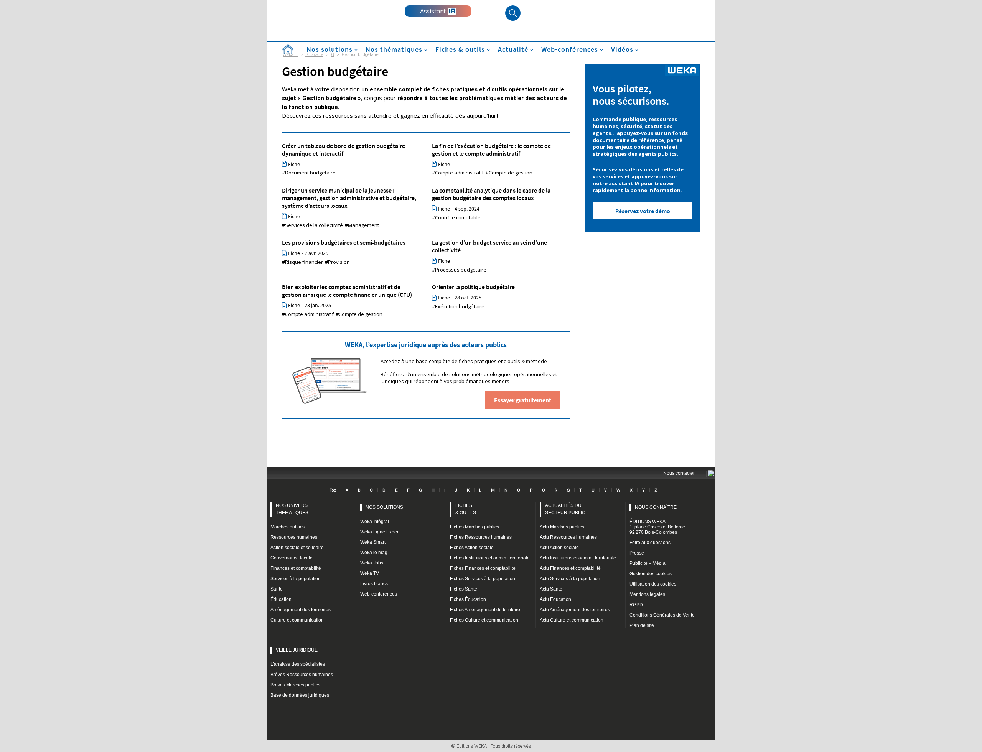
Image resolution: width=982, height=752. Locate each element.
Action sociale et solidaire (297, 547)
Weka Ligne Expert (380, 532)
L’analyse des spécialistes (297, 664)
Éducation (281, 599)
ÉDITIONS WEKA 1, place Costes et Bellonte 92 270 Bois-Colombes (657, 527)
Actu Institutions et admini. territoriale (578, 558)
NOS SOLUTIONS (384, 507)
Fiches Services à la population (482, 578)
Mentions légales (647, 594)
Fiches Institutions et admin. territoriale (490, 558)
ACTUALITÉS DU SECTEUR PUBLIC (565, 509)
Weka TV (369, 573)
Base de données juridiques (299, 695)
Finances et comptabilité (295, 568)
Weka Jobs (371, 563)
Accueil (288, 49)
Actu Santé (551, 589)
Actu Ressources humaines (568, 537)
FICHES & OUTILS (465, 509)
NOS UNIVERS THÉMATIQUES (292, 509)
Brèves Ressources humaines (301, 674)
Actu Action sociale (559, 547)
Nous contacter (679, 473)
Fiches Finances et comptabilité (483, 568)
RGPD (636, 604)
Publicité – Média (647, 563)
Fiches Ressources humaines (481, 537)
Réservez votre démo (642, 211)
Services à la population (295, 578)
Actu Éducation (555, 599)
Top (333, 490)
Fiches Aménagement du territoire (485, 609)
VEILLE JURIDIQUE (297, 650)
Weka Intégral (374, 521)
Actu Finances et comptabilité (570, 568)
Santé (276, 589)
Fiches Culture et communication (484, 620)
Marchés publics (287, 527)
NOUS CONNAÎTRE (656, 507)
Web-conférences (378, 594)
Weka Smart (373, 542)
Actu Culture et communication (571, 620)
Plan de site (641, 625)
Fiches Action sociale (472, 547)
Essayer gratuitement (522, 400)
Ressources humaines (293, 537)
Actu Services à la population (570, 578)
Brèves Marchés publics (295, 685)
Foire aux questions (650, 542)
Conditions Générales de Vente (662, 615)
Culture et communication (297, 620)
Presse (636, 553)
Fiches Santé (463, 589)
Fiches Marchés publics (474, 527)
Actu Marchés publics (562, 527)
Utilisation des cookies (652, 584)
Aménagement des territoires (300, 609)
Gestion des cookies (650, 573)
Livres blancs (374, 583)
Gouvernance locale (291, 558)
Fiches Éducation (468, 599)
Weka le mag (373, 552)
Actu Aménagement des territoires (575, 609)
